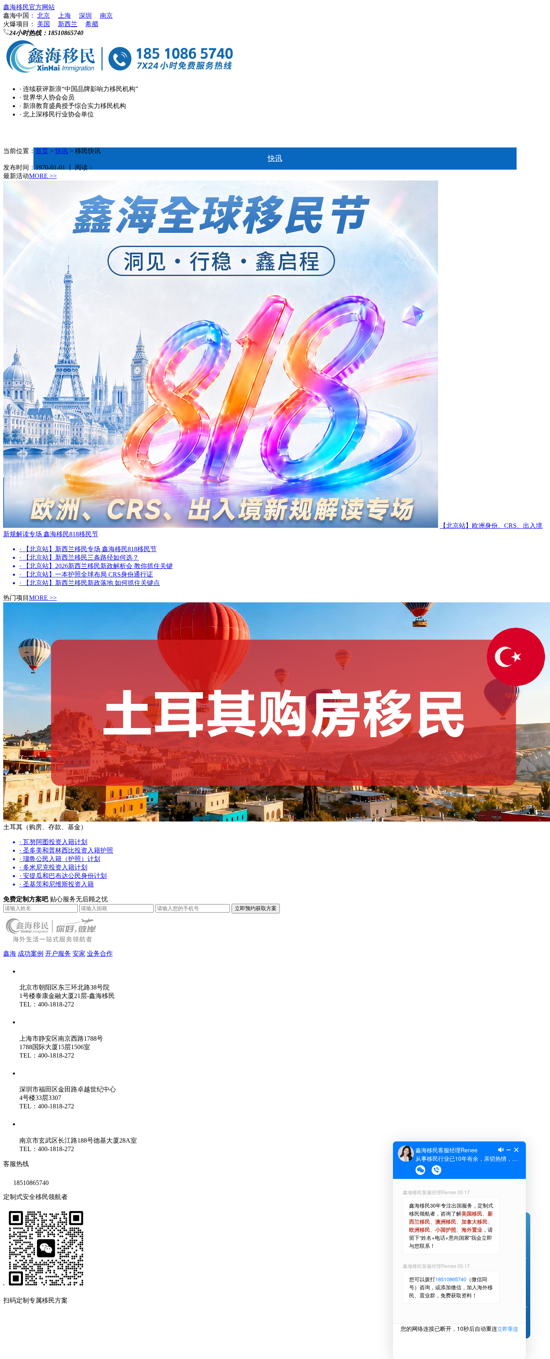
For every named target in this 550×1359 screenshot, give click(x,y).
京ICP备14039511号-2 (108, 1330)
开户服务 (58, 953)
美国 (43, 24)
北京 (43, 15)
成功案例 (30, 953)
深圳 (85, 15)
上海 (64, 15)
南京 (106, 15)
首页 (275, 136)
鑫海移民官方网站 (29, 7)
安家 (78, 953)
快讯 (275, 158)
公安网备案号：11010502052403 (48, 1346)
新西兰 (67, 24)
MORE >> (43, 175)
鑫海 (9, 953)
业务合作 (100, 953)
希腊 (91, 24)
